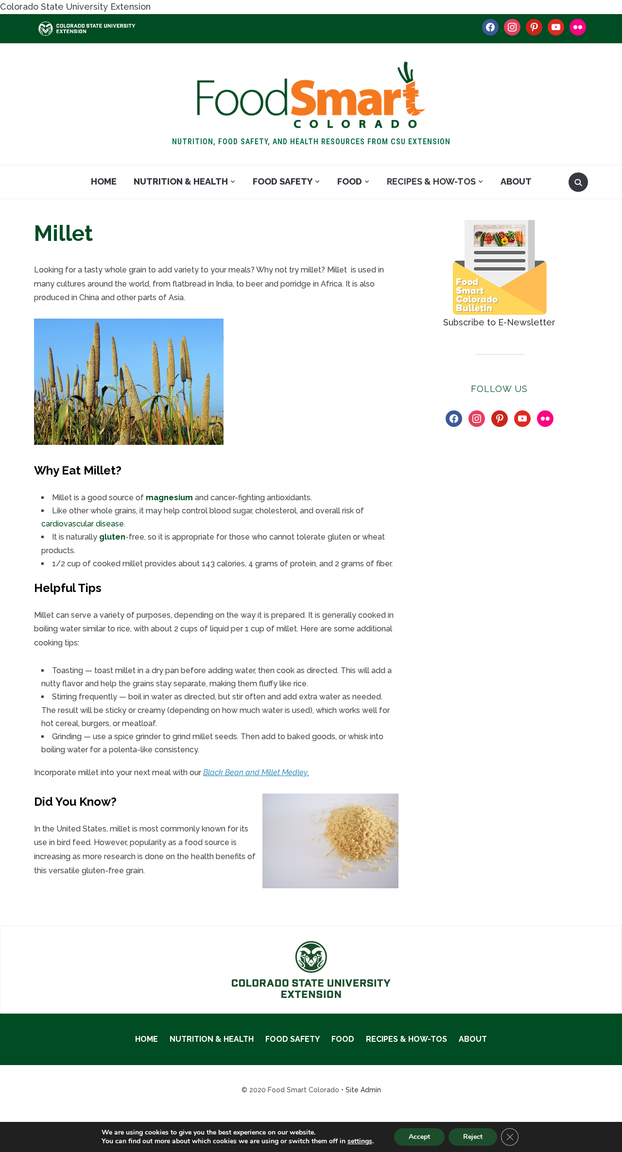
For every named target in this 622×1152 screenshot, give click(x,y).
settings (359, 1141)
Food (349, 181)
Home (104, 181)
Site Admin (363, 1090)
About (516, 181)
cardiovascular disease (82, 523)
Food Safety (282, 181)
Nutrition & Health (181, 181)
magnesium (169, 497)
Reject (473, 1136)
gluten (112, 537)
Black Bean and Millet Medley (255, 772)
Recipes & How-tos (431, 181)
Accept (419, 1136)
